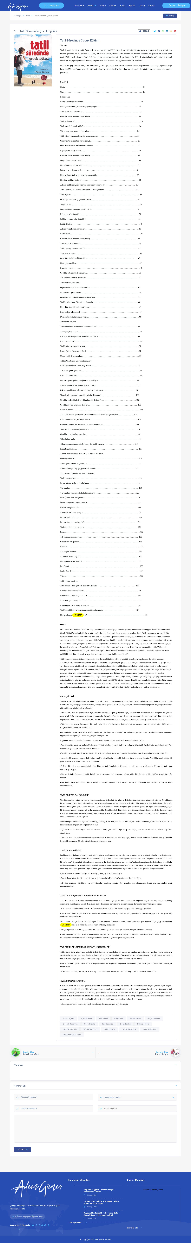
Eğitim (132, 5)
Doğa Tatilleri (125, 1024)
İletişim (181, 5)
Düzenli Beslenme (70, 1024)
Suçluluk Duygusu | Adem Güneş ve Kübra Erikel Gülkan (99, 1191)
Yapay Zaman (135, 1018)
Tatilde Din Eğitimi (90, 1029)
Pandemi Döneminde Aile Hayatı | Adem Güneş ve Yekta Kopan (101, 1202)
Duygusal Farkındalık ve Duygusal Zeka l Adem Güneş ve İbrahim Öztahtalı (101, 1214)
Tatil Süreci (103, 1018)
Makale (112, 5)
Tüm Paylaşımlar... (75, 1223)
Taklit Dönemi (109, 1029)
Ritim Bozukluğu (149, 1029)
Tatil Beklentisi (108, 1024)
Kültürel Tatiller (143, 1024)
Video (90, 5)
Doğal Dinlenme (154, 1018)
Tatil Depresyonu (70, 1029)
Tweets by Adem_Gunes (153, 1190)
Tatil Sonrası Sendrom (72, 1035)
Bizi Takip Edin (133, 1228)
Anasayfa (79, 5)
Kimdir (151, 5)
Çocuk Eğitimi (68, 1018)
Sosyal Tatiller (89, 1024)
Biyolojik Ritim (86, 1018)
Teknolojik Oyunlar (129, 1029)
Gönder (21, 1149)
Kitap (122, 5)
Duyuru (172, 5)
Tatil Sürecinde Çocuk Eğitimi (79, 40)
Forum (142, 5)
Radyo (103, 5)
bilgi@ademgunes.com (33, 1217)
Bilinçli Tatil (118, 1018)
